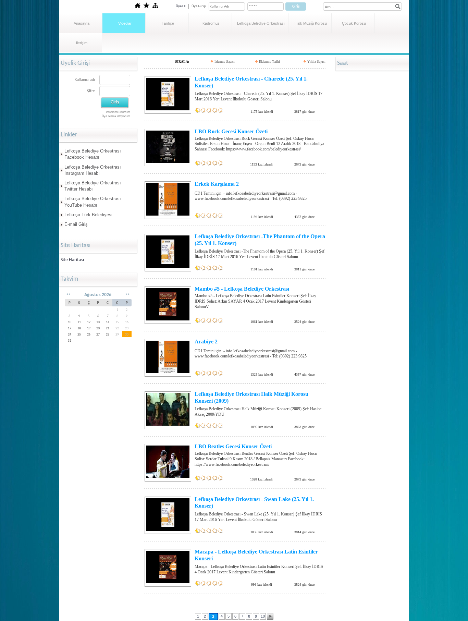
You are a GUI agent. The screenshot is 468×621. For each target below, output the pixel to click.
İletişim (81, 43)
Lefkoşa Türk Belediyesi (88, 214)
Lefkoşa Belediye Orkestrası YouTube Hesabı (92, 201)
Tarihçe (168, 23)
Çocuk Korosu (354, 23)
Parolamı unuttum (118, 112)
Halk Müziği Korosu (311, 23)
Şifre (91, 91)
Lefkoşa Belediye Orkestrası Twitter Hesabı (92, 186)
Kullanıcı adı (85, 80)
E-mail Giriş (76, 224)
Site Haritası (72, 260)
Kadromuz (211, 23)
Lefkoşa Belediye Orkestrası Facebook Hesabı (92, 154)
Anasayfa (81, 23)
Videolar (125, 23)
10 (263, 616)
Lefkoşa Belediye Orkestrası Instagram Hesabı (92, 170)
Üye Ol (181, 6)
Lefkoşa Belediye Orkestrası (261, 23)
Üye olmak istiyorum (116, 116)
